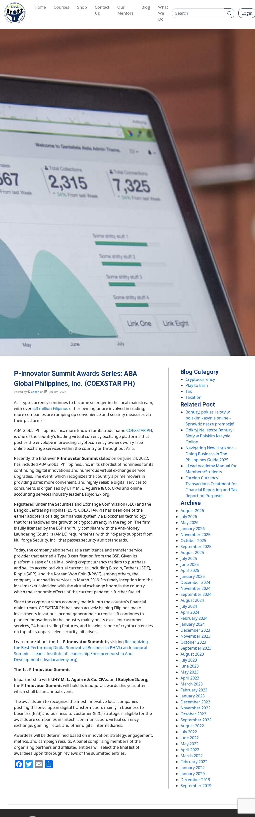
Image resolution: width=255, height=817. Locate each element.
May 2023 (189, 672)
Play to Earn (197, 385)
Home (40, 7)
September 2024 (196, 594)
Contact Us (102, 10)
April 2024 (190, 612)
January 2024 (193, 624)
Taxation (193, 397)
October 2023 (193, 642)
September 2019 (196, 785)
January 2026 (193, 528)
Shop (82, 7)
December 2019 (195, 779)
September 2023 (196, 648)
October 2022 (193, 714)
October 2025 (193, 540)
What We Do (163, 13)
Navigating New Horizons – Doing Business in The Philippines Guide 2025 (211, 454)
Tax (189, 391)
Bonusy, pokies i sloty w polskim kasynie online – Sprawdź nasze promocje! (210, 418)
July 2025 (189, 558)
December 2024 (195, 582)
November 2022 (195, 708)
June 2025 (190, 564)
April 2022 (190, 749)
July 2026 (189, 516)
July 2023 (189, 660)
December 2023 (195, 630)
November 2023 (195, 636)
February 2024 (194, 618)
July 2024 (189, 606)
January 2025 (193, 576)
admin (35, 392)
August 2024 (192, 600)
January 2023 (193, 696)
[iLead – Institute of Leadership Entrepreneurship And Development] (15, 13)
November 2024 (195, 588)
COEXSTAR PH (139, 430)
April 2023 (190, 678)
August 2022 (192, 726)
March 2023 (192, 684)
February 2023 (194, 690)
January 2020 (193, 773)
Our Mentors (125, 10)
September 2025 (196, 546)
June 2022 (190, 738)
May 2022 (189, 744)
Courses (61, 7)
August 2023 (192, 654)
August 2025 (192, 552)
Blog (145, 7)
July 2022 (189, 732)
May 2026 (189, 522)
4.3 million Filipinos (50, 408)
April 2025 (190, 570)
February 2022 (194, 761)
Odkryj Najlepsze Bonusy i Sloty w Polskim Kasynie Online (210, 436)
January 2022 (193, 767)
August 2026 (192, 510)
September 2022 (196, 720)
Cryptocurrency (200, 379)
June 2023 (190, 666)
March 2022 (192, 755)
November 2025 (195, 534)
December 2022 (195, 702)
